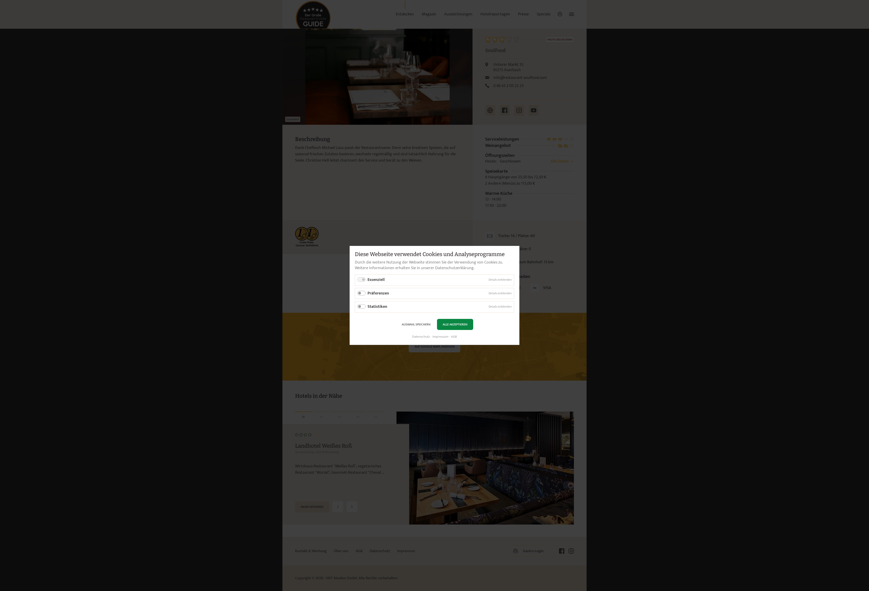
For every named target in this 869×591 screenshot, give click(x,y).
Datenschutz (421, 337)
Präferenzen (378, 293)
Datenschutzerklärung (454, 268)
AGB (454, 337)
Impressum (440, 337)
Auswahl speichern (416, 324)
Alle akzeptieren (455, 324)
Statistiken (377, 307)
